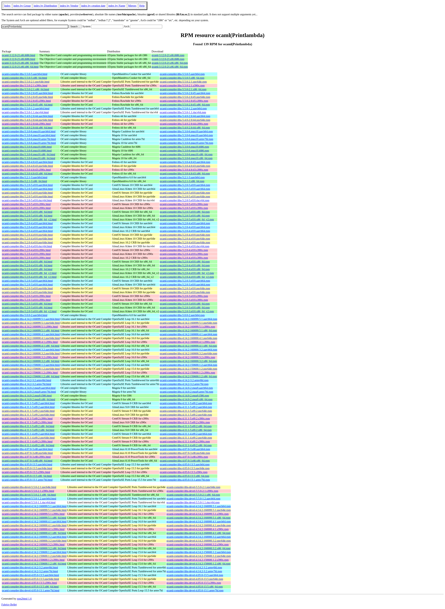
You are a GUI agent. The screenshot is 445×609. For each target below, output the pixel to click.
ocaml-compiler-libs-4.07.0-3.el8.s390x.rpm (184, 456)
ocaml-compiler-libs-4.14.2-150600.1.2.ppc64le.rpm (188, 368)
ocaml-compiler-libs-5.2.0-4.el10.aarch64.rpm (185, 223)
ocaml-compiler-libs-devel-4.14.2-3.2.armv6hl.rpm (194, 567)
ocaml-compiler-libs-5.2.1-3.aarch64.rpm (182, 177)
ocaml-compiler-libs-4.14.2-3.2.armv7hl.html (26, 384)
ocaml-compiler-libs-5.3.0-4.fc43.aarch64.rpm (185, 162)
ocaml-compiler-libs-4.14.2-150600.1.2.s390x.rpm (187, 372)
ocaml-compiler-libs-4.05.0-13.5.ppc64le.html (27, 468)
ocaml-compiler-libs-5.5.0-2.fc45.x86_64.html (27, 104)
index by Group (22, 5)
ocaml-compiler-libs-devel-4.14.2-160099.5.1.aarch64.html (34, 506)
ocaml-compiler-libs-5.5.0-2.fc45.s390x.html (26, 100)
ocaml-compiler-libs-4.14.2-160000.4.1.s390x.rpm (187, 342)
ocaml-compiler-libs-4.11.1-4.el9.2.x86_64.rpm (186, 445)
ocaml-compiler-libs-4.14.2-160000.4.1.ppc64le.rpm (188, 338)
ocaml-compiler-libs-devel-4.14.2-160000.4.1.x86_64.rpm (198, 533)
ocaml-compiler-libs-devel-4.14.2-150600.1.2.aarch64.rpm (199, 552)
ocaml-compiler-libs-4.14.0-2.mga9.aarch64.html (28, 387)
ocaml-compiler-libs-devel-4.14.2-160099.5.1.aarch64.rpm (199, 506)
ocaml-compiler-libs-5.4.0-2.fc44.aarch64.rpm (185, 116)
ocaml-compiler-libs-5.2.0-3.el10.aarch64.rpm (185, 280)
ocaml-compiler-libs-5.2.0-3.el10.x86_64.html (27, 303)
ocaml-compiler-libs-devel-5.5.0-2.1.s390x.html (28, 490)
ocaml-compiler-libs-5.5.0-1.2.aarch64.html (25, 108)
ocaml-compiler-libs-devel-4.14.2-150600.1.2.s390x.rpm (198, 559)
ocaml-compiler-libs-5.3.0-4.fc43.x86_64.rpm (185, 173)
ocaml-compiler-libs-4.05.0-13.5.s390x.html (26, 472)
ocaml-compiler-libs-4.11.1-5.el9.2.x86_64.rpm (186, 426)
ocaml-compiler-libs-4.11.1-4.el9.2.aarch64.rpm (186, 433)
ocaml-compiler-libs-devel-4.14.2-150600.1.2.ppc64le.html (34, 556)
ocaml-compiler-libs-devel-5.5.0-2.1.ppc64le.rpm (193, 487)
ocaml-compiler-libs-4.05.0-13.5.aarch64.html (27, 464)
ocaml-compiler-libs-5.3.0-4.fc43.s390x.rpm (184, 169)
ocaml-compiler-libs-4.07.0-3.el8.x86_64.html (27, 460)
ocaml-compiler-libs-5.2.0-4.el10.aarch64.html (27, 223)
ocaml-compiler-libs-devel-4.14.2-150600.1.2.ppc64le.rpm (199, 556)
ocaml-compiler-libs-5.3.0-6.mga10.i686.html (27, 146)
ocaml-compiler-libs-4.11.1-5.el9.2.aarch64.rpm (186, 403)
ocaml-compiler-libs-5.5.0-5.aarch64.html (24, 74)
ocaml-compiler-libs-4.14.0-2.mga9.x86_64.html (28, 399)
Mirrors (132, 5)
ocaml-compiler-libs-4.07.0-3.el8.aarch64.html (27, 449)
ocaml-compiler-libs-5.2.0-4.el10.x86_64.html (27, 261)
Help (142, 5)
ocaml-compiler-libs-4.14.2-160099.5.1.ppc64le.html (31, 322)
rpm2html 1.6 (24, 598)
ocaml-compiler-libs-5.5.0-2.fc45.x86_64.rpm (185, 104)
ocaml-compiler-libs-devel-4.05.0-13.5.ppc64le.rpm (195, 579)
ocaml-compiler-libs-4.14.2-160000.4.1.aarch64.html (31, 334)
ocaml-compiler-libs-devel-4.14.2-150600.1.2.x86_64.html (34, 563)
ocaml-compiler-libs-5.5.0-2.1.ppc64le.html (25, 81)
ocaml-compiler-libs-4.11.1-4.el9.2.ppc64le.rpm (186, 437)
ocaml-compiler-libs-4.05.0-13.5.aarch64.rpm (184, 464)
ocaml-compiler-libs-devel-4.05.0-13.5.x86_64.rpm (195, 586)
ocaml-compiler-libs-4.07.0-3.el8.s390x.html (26, 456)
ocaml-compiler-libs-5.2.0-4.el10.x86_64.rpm (185, 261)
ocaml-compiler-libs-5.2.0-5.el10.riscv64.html (27, 200)
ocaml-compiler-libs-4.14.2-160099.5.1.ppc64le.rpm (188, 322)
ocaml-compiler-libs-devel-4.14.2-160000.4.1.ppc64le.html (34, 525)
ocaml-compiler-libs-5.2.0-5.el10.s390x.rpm (184, 204)
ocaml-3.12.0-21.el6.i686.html (18, 55)
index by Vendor (69, 5)
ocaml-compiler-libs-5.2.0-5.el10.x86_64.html (27, 211)
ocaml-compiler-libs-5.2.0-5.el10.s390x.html (26, 204)
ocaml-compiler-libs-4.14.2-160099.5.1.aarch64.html (31, 319)
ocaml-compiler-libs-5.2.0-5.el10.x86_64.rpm (185, 211)
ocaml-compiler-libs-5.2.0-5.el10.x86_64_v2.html (29, 219)
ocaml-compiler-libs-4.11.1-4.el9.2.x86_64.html (28, 445)
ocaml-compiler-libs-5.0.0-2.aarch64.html (24, 315)
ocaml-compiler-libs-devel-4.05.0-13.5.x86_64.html (30, 586)
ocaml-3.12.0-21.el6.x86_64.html (20, 62)
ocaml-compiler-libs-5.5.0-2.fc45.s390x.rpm (184, 100)
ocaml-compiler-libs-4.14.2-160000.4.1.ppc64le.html (31, 338)
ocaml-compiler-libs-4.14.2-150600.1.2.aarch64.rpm (188, 364)
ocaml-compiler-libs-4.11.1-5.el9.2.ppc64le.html (28, 410)
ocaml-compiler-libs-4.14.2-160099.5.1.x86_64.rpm (188, 330)
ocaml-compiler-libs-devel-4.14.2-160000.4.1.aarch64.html (34, 521)
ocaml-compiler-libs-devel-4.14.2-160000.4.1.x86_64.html (34, 533)
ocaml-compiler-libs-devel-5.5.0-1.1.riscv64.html (28, 502)
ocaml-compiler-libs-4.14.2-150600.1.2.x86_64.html (30, 376)
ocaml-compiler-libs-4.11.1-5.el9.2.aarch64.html (28, 403)
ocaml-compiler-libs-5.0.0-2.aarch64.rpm (182, 315)
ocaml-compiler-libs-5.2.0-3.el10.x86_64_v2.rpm (187, 311)
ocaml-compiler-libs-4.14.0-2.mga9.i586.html (27, 395)
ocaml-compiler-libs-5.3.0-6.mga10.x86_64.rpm (186, 154)
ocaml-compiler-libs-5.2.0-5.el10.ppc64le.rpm (185, 192)
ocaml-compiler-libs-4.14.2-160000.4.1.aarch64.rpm (188, 334)
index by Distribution (45, 5)
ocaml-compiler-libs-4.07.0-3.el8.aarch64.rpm (185, 449)
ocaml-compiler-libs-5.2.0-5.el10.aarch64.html (27, 185)
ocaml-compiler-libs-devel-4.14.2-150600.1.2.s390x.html (33, 559)
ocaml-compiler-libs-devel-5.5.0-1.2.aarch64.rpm (193, 498)
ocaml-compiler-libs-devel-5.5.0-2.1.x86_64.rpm (193, 494)
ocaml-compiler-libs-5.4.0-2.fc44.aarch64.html (27, 116)
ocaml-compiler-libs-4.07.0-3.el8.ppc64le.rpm (185, 453)
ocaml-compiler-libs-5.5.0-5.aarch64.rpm (182, 74)
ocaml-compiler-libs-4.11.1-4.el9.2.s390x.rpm (185, 441)
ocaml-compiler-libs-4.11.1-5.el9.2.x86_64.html (28, 426)
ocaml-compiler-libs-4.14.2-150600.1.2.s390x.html (30, 372)
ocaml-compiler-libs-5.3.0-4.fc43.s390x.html (26, 169)
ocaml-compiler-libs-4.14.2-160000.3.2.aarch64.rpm (188, 349)
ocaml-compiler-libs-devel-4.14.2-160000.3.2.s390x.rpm (198, 544)
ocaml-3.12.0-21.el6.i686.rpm (168, 55)
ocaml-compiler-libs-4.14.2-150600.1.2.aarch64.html (31, 364)
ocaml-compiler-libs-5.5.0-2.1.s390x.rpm (182, 85)
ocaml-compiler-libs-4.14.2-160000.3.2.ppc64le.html (31, 353)
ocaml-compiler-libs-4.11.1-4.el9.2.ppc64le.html (28, 437)
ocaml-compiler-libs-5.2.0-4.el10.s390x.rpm (184, 250)
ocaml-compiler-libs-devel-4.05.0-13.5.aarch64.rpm (195, 575)
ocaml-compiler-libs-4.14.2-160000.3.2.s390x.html (30, 357)
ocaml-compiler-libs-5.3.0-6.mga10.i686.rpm (184, 146)
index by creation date (93, 5)
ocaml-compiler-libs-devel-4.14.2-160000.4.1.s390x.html (33, 529)
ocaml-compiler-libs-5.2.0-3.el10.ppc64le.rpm (185, 288)
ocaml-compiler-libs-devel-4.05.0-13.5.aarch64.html (30, 575)
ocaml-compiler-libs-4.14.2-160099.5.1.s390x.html (30, 326)
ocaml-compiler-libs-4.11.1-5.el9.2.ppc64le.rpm (186, 410)
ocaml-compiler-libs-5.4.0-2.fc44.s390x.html (26, 123)
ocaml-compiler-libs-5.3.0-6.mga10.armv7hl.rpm (186, 139)
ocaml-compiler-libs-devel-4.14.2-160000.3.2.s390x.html (33, 544)
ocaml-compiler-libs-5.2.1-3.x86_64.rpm (182, 181)
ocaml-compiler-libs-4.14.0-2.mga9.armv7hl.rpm (186, 391)
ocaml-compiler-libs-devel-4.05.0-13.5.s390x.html (29, 582)
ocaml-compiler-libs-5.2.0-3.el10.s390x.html (26, 296)
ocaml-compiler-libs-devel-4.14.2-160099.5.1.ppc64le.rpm (199, 510)
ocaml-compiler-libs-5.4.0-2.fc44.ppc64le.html (27, 119)
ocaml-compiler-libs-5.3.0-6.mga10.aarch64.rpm (186, 131)
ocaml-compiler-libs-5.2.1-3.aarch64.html (24, 177)
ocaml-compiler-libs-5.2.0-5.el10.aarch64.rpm (185, 185)
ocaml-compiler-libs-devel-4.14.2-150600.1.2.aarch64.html (34, 552)
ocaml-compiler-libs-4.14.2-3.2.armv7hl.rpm (184, 384)
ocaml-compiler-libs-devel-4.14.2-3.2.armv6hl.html (30, 567)
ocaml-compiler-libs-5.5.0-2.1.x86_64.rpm (183, 89)
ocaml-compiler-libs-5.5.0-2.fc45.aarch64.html (27, 93)
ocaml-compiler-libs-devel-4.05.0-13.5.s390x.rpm (194, 582)
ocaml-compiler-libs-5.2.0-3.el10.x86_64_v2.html (29, 311)
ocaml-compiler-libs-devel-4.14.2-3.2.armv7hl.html (30, 571)
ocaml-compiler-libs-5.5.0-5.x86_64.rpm (182, 77)
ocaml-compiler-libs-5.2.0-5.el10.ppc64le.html (27, 192)
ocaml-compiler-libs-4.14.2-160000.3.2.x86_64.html (30, 361)
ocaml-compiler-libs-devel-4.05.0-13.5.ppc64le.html (30, 579)
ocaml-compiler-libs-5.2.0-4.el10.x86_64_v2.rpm (187, 273)
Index (7, 5)
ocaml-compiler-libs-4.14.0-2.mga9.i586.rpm (184, 395)
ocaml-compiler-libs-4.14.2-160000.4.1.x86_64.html (30, 345)
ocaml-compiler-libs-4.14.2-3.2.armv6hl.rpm (184, 380)
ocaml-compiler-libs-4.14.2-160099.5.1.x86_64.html (30, 330)
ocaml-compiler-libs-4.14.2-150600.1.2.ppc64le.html (31, 368)
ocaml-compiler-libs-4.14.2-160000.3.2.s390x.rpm (187, 357)
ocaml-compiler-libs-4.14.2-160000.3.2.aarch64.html (31, 349)
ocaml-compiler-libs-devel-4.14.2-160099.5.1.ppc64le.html (34, 510)
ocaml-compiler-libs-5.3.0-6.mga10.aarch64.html (28, 131)
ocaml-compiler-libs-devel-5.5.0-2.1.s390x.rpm (192, 490)
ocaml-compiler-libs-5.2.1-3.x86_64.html (24, 181)
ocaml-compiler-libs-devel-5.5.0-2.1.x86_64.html (29, 494)
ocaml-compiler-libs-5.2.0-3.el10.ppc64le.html (27, 288)
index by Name (116, 5)
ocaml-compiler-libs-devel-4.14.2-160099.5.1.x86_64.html (34, 517)
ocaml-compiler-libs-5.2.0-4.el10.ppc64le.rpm (185, 234)
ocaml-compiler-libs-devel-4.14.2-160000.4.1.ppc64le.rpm (199, 525)
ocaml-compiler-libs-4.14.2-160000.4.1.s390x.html (30, 342)
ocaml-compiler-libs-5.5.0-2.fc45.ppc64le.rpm (185, 97)
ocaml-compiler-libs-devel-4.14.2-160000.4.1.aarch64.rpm (199, 521)
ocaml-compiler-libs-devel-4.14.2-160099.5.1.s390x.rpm (198, 513)
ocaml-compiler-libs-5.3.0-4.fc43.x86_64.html (27, 173)
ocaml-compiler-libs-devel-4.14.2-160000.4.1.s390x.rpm (198, 529)
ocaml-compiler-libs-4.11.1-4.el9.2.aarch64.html (28, 433)
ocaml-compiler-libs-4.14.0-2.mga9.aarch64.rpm (186, 387)
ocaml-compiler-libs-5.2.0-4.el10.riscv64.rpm (184, 246)
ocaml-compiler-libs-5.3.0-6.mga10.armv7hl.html (29, 139)
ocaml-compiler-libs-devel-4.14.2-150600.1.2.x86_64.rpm (198, 563)
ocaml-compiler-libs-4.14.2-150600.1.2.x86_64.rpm (188, 376)
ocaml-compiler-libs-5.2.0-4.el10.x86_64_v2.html (29, 273)
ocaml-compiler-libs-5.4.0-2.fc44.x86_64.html (27, 127)
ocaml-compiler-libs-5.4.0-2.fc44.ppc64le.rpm (185, 119)
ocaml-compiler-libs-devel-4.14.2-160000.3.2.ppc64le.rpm (199, 540)
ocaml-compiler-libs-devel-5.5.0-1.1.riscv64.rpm (193, 502)
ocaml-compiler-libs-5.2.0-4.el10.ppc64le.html (27, 234)
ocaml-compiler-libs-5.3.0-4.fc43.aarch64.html (27, 162)
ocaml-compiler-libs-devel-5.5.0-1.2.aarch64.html (29, 498)
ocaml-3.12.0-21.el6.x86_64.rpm (170, 62)
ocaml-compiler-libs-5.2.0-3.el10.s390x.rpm (184, 296)
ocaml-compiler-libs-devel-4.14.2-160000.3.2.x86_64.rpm (198, 548)
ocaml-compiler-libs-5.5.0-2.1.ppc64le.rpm (183, 81)
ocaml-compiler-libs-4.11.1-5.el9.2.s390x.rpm (185, 418)
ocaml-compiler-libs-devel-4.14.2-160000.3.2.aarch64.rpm (199, 536)
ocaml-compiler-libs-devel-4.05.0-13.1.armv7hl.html (30, 590)
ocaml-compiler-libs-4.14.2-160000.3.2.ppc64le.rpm (188, 353)
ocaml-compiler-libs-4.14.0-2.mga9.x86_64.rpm (186, 399)
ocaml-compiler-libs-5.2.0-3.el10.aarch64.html (27, 280)
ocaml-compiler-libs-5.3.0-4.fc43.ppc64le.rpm (185, 165)
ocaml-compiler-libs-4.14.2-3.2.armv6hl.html (26, 380)
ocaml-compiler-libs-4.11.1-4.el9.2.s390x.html (27, 441)
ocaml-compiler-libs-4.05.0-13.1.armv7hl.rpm (185, 479)
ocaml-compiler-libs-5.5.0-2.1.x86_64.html (25, 89)
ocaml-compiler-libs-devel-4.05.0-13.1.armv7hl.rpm (195, 590)
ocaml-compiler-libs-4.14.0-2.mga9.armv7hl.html (29, 391)
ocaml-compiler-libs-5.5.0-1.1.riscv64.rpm (183, 112)
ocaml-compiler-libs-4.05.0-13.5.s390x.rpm (183, 472)
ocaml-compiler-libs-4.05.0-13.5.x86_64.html (27, 475)
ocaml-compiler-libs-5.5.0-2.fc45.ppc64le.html (27, 97)
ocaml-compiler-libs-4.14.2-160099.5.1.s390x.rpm (187, 326)
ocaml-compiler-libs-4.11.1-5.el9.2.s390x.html (27, 418)
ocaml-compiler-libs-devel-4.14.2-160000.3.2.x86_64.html (34, 548)
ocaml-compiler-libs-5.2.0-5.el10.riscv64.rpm (184, 200)
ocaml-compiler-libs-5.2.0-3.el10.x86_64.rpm (185, 303)
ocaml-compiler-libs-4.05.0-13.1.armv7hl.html (27, 479)
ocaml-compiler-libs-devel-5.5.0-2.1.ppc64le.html (29, 487)
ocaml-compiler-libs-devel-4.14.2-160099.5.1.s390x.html (33, 513)
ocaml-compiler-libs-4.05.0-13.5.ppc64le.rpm (184, 468)
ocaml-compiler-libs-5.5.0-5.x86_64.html (24, 77)
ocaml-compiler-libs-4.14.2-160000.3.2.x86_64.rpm (188, 361)
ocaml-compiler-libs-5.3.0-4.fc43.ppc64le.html (27, 165)
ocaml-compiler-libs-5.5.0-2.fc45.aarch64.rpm (185, 93)
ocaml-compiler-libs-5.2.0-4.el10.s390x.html (26, 250)
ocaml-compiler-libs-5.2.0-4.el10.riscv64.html (27, 246)
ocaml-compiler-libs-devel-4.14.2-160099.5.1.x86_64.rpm (198, 517)
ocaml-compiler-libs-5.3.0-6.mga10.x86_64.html (28, 154)
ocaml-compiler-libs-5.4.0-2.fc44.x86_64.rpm (185, 127)
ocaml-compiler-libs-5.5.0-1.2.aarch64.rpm (183, 108)
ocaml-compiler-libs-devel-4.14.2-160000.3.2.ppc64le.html (34, 540)
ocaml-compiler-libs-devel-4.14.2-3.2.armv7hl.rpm (194, 571)
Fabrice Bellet (9, 604)
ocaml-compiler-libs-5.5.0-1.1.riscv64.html (25, 112)
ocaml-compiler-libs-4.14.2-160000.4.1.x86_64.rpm (188, 345)
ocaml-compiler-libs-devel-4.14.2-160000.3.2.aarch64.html (34, 536)
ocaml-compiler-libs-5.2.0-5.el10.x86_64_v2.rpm (187, 219)
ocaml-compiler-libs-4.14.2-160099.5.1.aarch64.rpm (188, 319)
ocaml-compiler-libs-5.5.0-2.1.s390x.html (24, 85)
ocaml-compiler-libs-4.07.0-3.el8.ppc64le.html (27, 453)
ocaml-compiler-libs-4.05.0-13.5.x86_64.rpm (184, 475)
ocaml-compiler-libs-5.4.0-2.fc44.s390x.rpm (184, 123)
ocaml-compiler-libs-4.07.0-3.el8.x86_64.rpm (185, 460)
